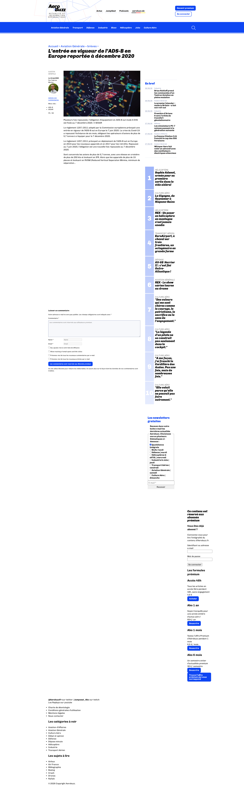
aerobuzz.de (138, 11)
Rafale (51, 778)
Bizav (114, 27)
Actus (99, 11)
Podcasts (124, 11)
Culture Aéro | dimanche (157, 476)
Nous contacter (55, 716)
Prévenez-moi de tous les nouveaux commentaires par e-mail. (72, 355)
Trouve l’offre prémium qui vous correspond (198, 677)
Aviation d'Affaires (160, 134)
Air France (53, 764)
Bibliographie (54, 767)
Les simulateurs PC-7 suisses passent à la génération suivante (164, 128)
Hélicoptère (126, 27)
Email (50, 344)
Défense (90, 27)
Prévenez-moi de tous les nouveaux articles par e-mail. (70, 359)
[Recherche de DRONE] (193, 27)
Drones (51, 776)
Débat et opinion (56, 736)
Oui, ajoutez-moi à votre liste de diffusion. (65, 348)
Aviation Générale (60, 27)
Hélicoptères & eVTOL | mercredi (158, 456)
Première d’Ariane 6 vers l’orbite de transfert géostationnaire (163, 116)
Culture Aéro (150, 27)
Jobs (137, 27)
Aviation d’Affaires (57, 727)
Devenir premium (185, 8)
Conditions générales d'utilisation (64, 710)
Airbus (51, 761)
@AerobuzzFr (55, 699)
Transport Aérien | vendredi (160, 466)
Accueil (53, 46)
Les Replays (54, 702)
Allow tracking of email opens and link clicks (66, 351)
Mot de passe (193, 556)
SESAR (50, 109)
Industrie (103, 27)
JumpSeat (111, 11)
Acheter (193, 598)
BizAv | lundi (157, 450)
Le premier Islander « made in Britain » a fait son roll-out (165, 105)
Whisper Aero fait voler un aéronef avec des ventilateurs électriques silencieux (165, 149)
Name (51, 340)
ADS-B (50, 107)
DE (53, 113)
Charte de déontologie (59, 707)
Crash (51, 773)
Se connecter (183, 14)
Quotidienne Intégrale (157, 446)
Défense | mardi (159, 452)
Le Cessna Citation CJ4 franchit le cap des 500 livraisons (165, 138)
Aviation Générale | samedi (160, 471)
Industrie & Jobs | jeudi (159, 461)
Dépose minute (55, 741)
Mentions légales (56, 713)
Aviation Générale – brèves (79, 46)
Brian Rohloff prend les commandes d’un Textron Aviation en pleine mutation (164, 93)
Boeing (51, 770)
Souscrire (194, 623)
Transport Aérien (56, 750)
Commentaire (53, 318)
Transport (78, 27)
